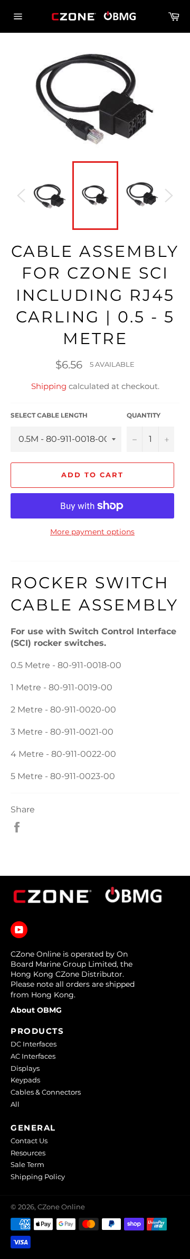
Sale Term (27, 1164)
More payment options (92, 531)
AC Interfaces (33, 1056)
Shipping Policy (38, 1176)
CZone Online (61, 1207)
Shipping (48, 386)
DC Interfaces (33, 1044)
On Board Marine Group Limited (69, 959)
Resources (28, 1153)
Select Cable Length (49, 415)
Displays (25, 1068)
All (15, 1104)
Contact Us (29, 1140)
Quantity (143, 415)
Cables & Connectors (46, 1092)
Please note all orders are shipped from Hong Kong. (73, 989)
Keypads (25, 1080)
